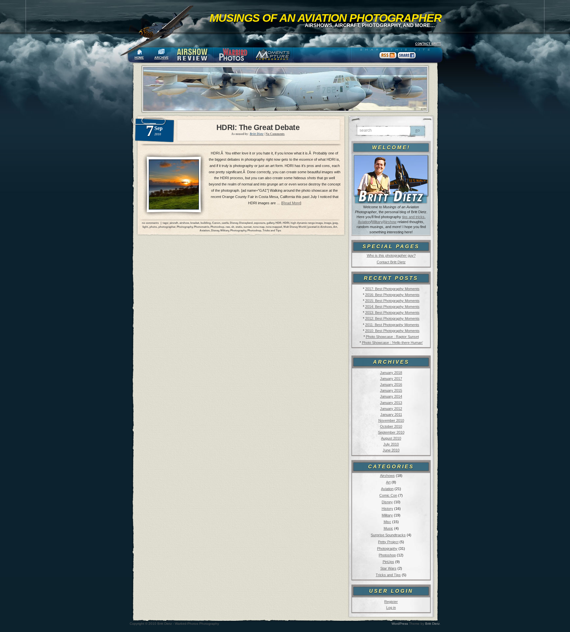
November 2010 (391, 420)
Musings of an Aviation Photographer (325, 18)
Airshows (387, 476)
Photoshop (387, 555)
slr (232, 226)
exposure (259, 222)
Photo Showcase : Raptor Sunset (392, 337)
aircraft (174, 222)
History (387, 509)
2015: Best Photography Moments (392, 301)
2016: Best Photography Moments (392, 295)
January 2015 (391, 390)
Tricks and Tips (388, 575)
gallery (270, 222)
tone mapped (274, 226)
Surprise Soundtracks (388, 535)
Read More (291, 203)
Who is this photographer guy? (391, 255)
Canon (216, 222)
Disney (387, 502)
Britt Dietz (432, 623)
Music (388, 528)
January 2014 (391, 396)
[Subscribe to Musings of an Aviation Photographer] (388, 58)
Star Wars (388, 568)
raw (228, 226)
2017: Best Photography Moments (392, 289)
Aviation (364, 222)
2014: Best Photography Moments (392, 307)
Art (388, 482)
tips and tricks (413, 217)
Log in (391, 608)
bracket (194, 222)
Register (391, 602)
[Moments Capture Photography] (273, 55)
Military (377, 222)
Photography (387, 548)
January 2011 (391, 414)
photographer (166, 226)
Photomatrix (201, 226)
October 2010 (391, 426)
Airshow (390, 222)
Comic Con (388, 495)
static (239, 226)
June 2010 (391, 450)
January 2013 (391, 403)
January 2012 (391, 409)
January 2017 (391, 379)
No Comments (275, 134)
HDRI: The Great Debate (258, 127)
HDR (278, 222)
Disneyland (246, 222)
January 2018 (391, 373)
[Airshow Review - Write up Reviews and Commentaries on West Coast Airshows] (193, 55)
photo (153, 226)
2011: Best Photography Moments (392, 325)
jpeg (335, 222)
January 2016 (391, 384)
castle (225, 222)
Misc (387, 522)
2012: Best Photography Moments (392, 318)
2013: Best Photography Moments (392, 313)
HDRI (286, 222)
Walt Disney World (294, 226)
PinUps (388, 562)
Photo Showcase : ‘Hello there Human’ (392, 343)
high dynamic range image (307, 222)
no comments (150, 222)
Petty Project (388, 542)
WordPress (400, 623)
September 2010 (391, 432)
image (327, 222)
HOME (139, 57)
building (206, 222)
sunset (247, 226)
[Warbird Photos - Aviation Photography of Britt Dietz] (233, 55)
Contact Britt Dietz (391, 262)
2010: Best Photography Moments (392, 331)
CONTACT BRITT (428, 44)
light (145, 226)
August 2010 (391, 438)
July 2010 (391, 444)
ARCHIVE (161, 57)
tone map (259, 226)
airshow (184, 222)
